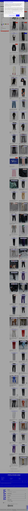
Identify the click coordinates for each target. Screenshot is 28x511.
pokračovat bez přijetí (15, 9)
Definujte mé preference (12, 15)
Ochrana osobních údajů (17, 13)
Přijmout (18, 15)
